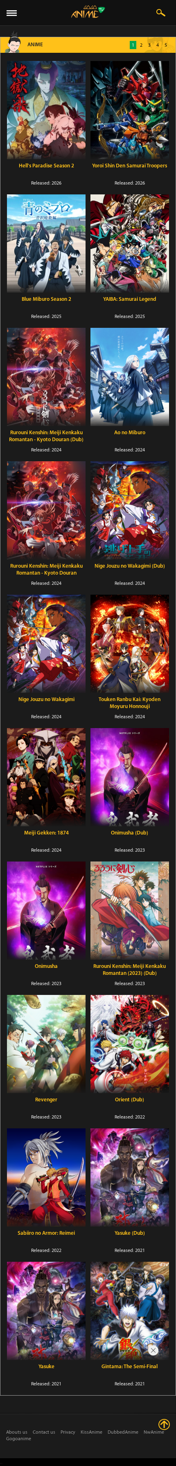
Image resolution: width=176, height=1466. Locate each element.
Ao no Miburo (129, 432)
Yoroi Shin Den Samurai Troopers (129, 166)
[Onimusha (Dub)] (129, 777)
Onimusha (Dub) (129, 833)
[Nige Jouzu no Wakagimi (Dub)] (129, 510)
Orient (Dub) (129, 1100)
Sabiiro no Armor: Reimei (46, 1233)
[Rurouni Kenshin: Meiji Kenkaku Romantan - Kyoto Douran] (46, 510)
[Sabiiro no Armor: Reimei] (46, 1177)
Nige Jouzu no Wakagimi (46, 699)
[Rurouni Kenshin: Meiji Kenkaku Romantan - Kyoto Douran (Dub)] (46, 377)
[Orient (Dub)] (129, 1044)
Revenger (46, 1100)
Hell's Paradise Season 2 (46, 166)
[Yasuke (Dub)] (129, 1177)
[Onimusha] (46, 911)
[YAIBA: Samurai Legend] (129, 243)
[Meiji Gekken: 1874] (46, 777)
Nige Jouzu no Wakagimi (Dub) (130, 566)
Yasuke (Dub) (130, 1233)
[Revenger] (46, 1044)
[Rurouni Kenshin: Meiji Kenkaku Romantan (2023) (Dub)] (129, 911)
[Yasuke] (46, 1311)
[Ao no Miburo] (129, 377)
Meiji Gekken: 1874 (46, 833)
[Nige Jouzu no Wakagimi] (46, 644)
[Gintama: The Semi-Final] (129, 1311)
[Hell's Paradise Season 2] (46, 110)
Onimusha (46, 966)
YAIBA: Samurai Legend (129, 299)
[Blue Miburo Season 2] (46, 243)
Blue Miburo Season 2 (46, 299)
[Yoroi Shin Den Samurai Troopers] (129, 110)
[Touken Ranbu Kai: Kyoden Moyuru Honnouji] (129, 644)
